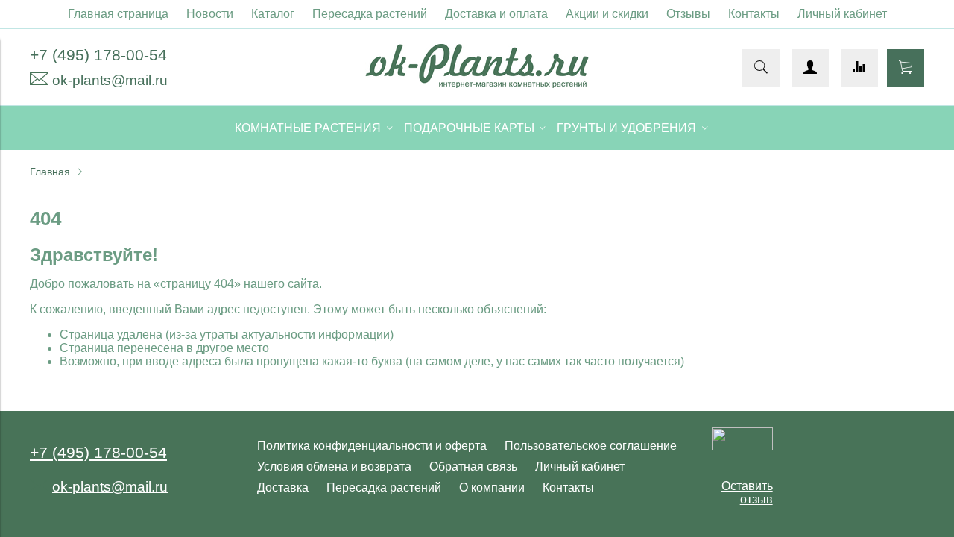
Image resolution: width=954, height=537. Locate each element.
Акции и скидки (607, 13)
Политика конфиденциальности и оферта (372, 445)
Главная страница (118, 13)
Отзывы (688, 13)
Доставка (283, 487)
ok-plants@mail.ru (110, 80)
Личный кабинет (842, 13)
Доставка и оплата (496, 13)
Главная (50, 172)
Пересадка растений (369, 13)
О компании (492, 487)
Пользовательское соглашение (591, 445)
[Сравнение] (859, 68)
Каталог (272, 13)
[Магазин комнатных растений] (477, 84)
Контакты (754, 13)
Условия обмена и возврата (334, 466)
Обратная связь (473, 466)
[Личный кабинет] (810, 68)
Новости (209, 13)
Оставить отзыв (747, 493)
